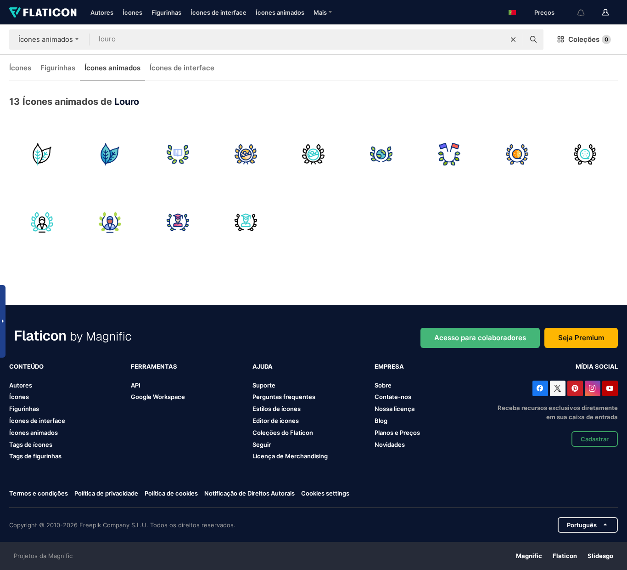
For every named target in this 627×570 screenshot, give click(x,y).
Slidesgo (600, 555)
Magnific (529, 555)
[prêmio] (517, 154)
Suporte (263, 385)
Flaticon (565, 555)
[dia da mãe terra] (381, 154)
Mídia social (597, 366)
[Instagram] (592, 388)
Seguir (261, 444)
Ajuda (262, 366)
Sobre (383, 385)
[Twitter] (557, 388)
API (135, 385)
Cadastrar (595, 439)
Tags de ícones (30, 444)
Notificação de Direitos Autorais (249, 493)
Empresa (389, 366)
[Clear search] (513, 39)
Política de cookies (171, 493)
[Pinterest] (575, 388)
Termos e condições (38, 493)
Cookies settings (325, 493)
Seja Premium (581, 337)
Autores (101, 12)
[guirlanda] (449, 154)
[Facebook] (540, 388)
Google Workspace (158, 396)
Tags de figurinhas (35, 456)
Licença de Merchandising (290, 456)
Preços (544, 12)
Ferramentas (154, 366)
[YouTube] (610, 388)
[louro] (42, 154)
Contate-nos (393, 396)
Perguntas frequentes (283, 396)
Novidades (390, 444)
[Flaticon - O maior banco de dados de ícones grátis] (43, 12)
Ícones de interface (218, 12)
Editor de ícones (275, 420)
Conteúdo (26, 366)
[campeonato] (245, 154)
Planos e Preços (397, 432)
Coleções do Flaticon (282, 432)
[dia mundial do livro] (178, 154)
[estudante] (178, 222)
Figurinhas (166, 12)
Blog (381, 420)
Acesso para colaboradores (480, 337)
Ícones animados (280, 12)
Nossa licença (394, 408)
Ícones (132, 12)
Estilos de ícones (276, 408)
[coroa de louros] (42, 222)
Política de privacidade (106, 493)
